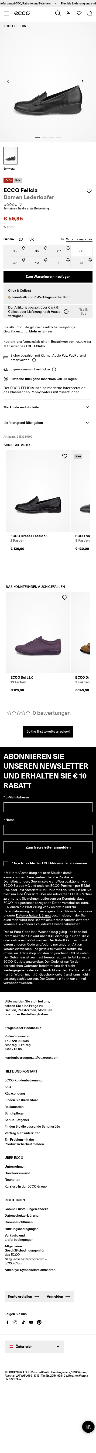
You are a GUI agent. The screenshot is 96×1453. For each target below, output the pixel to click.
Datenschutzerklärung (33, 915)
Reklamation (14, 1107)
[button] (48, 294)
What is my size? (79, 239)
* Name (8, 820)
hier (6, 894)
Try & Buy (83, 311)
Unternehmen (15, 1166)
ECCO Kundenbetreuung (23, 1080)
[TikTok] (23, 1322)
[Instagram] (15, 1322)
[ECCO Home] (22, 13)
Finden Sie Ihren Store (21, 1100)
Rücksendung (15, 1093)
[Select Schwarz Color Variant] (10, 155)
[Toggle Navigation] (6, 13)
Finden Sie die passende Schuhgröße (32, 1126)
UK (31, 239)
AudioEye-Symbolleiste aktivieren (27, 1270)
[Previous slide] (8, 81)
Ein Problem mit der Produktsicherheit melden (24, 1142)
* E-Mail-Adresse (16, 797)
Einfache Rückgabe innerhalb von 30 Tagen (43, 379)
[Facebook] (7, 1322)
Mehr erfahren (40, 331)
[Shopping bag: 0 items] (89, 13)
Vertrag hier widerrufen (22, 1133)
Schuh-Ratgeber (17, 1120)
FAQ (8, 1087)
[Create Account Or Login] (68, 13)
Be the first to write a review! (48, 731)
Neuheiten (12, 1179)
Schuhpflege (14, 1113)
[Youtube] (31, 1322)
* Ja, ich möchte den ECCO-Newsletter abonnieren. (50, 863)
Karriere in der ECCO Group (26, 1186)
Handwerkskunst (17, 1173)
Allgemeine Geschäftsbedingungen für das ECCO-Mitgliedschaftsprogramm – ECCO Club (26, 1254)
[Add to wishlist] (89, 190)
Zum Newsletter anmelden (48, 847)
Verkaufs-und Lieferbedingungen (19, 1237)
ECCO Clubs (35, 346)
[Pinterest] (39, 1322)
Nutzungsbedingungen (21, 1229)
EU (21, 239)
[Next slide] (82, 81)
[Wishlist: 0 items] (79, 13)
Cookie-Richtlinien (19, 1222)
